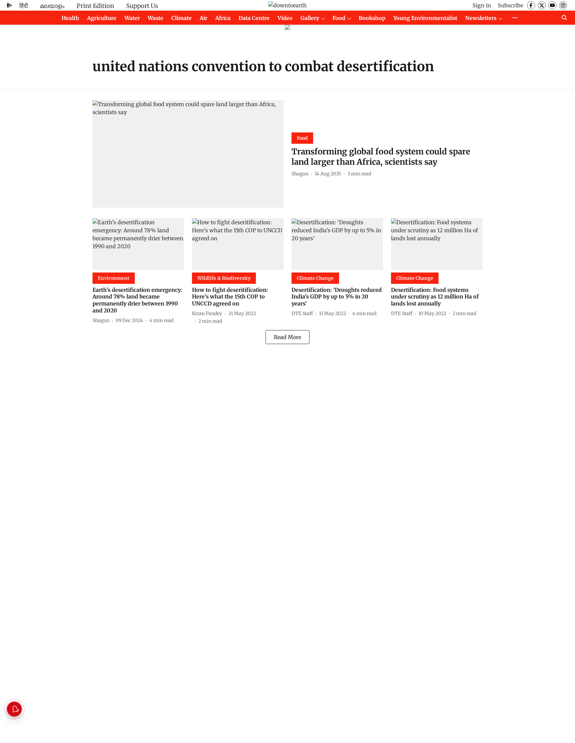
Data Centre (254, 18)
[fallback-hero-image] (188, 154)
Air (203, 18)
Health (70, 18)
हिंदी (23, 6)
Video (285, 18)
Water (132, 18)
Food (338, 18)
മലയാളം (52, 6)
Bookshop (372, 18)
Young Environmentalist (425, 18)
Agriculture (101, 18)
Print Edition (95, 6)
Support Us (142, 6)
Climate (181, 18)
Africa (223, 18)
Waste (155, 18)
